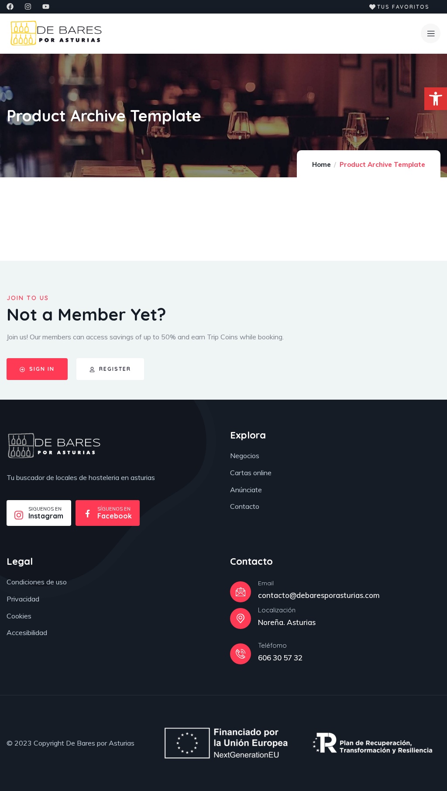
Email (266, 583)
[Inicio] (56, 33)
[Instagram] (27, 6)
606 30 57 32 (280, 657)
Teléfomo (272, 645)
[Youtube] (45, 6)
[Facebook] (10, 6)
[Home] (54, 446)
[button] (435, 98)
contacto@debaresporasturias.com (319, 595)
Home (321, 164)
